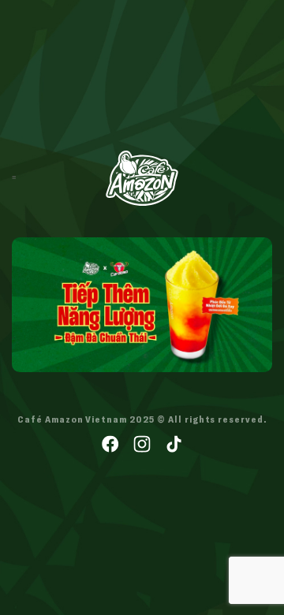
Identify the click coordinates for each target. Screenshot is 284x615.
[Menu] (14, 177)
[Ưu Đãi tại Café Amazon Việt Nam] (142, 178)
